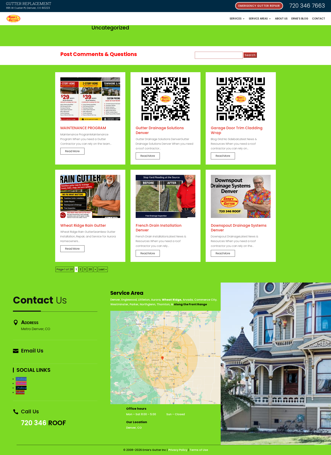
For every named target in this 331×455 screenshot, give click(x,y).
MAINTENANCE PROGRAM (83, 127)
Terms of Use (199, 450)
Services (236, 18)
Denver (115, 300)
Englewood (129, 300)
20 (90, 269)
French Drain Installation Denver (159, 228)
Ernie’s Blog (299, 18)
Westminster (119, 304)
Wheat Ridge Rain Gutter (83, 225)
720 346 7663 (307, 5)
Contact (318, 18)
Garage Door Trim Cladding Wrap (237, 130)
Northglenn (147, 304)
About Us (281, 18)
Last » (103, 269)
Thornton (163, 304)
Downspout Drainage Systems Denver (239, 228)
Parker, (134, 304)
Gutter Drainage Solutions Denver (160, 130)
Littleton (144, 300)
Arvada (188, 300)
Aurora (156, 300)
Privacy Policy (177, 450)
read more (72, 151)
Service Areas (258, 18)
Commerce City (205, 300)
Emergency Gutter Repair (259, 6)
